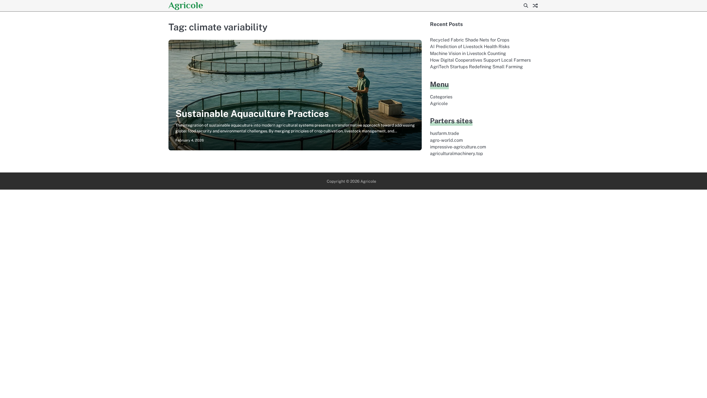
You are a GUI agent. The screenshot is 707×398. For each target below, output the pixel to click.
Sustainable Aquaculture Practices (252, 113)
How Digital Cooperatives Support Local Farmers (480, 60)
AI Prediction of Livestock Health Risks (470, 46)
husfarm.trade (444, 133)
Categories (441, 97)
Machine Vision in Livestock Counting (468, 53)
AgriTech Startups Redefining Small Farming (476, 66)
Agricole (185, 5)
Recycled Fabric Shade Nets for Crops (469, 40)
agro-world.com (446, 140)
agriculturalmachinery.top (456, 153)
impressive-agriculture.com (458, 147)
